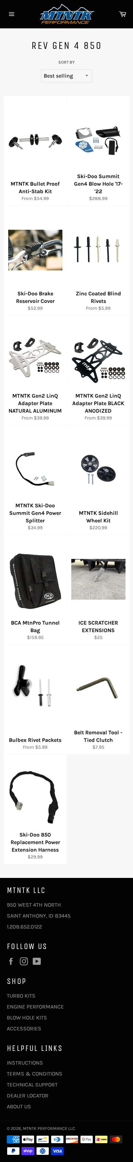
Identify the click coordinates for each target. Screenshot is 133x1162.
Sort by (66, 62)
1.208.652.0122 (24, 926)
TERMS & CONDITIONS (34, 1073)
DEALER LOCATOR (27, 1095)
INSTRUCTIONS (25, 1062)
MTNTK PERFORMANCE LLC (49, 1128)
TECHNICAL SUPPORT (32, 1084)
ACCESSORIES (24, 1028)
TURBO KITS (21, 995)
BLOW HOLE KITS (27, 1017)
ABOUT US (19, 1106)
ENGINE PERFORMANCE (35, 1006)
